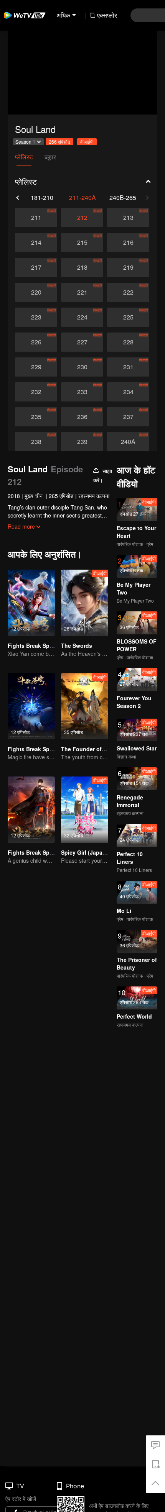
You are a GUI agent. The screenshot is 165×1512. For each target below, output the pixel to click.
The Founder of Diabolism (95, 749)
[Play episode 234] (128, 391)
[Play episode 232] (36, 391)
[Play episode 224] (82, 317)
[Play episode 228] (128, 342)
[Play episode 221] (82, 292)
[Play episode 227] (82, 342)
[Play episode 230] (82, 367)
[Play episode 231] (128, 367)
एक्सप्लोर (107, 15)
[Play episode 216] (128, 242)
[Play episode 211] (36, 217)
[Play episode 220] (36, 292)
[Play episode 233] (82, 391)
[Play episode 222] (128, 292)
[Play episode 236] (82, 416)
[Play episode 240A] (128, 441)
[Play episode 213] (128, 217)
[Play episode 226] (36, 342)
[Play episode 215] (82, 242)
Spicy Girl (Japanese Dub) (95, 852)
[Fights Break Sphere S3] (31, 706)
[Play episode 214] (36, 242)
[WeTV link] (25, 15)
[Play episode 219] (128, 267)
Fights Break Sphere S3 (38, 749)
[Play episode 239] (82, 441)
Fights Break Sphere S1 (38, 852)
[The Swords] (84, 603)
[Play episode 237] (128, 416)
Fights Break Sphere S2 (38, 645)
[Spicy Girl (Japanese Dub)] (84, 809)
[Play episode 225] (128, 317)
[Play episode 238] (36, 441)
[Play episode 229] (36, 367)
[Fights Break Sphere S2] (31, 603)
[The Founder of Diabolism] (84, 706)
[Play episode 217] (36, 267)
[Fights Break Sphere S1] (31, 809)
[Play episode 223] (36, 317)
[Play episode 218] (82, 267)
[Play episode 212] (82, 217)
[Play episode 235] (36, 416)
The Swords (76, 645)
